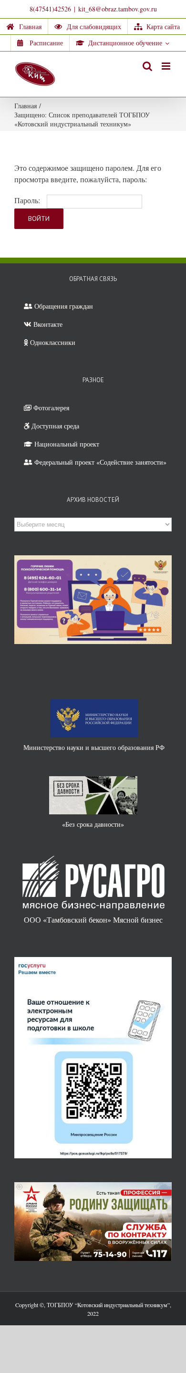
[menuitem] (24, 27)
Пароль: (28, 200)
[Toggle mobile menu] (167, 66)
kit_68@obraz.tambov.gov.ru (117, 8)
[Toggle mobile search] (147, 66)
